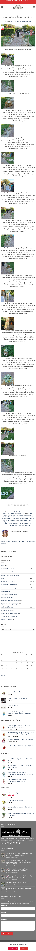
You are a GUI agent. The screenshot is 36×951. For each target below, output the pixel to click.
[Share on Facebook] (12, 505)
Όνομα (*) (4, 905)
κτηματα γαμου (13, 15)
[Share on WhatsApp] (9, 505)
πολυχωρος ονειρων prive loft (10, 520)
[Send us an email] (16, 843)
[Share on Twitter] (15, 505)
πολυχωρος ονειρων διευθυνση (25, 520)
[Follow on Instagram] (10, 843)
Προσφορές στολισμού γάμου (10, 604)
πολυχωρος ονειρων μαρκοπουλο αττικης (13, 522)
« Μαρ (3, 675)
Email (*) (3, 912)
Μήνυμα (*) (4, 919)
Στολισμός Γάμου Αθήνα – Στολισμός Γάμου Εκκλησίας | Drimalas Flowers (19, 854)
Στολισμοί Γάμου (22, 15)
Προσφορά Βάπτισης (7, 597)
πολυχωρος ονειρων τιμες (15, 523)
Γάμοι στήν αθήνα (26, 14)
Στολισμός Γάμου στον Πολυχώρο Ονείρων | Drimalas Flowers (19, 888)
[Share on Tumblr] (27, 505)
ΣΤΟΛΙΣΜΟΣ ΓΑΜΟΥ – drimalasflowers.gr (18, 882)
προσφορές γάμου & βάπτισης (10, 600)
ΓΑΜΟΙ (9, 14)
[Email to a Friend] (18, 505)
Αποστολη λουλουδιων (8, 572)
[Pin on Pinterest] (21, 505)
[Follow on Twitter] (13, 843)
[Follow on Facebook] (7, 843)
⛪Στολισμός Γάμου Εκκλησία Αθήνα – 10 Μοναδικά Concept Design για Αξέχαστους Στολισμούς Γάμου (18, 862)
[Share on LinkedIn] (24, 505)
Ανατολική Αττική (14, 515)
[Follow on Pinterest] (19, 843)
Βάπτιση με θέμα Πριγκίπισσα (10, 575)
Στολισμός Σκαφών (6, 619)
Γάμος (14, 516)
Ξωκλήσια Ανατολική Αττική (9, 594)
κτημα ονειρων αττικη (25, 516)
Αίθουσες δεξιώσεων (7, 569)
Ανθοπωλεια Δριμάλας (25, 21)
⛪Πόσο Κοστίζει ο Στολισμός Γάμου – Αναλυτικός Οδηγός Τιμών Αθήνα (17, 869)
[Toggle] (34, 569)
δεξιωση (18, 516)
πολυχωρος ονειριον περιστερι (27, 518)
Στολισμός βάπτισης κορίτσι (9, 616)
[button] (2, 7)
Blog (6, 14)
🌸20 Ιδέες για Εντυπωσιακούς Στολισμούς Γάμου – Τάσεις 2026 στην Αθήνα (19, 876)
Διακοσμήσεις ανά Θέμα (8, 581)
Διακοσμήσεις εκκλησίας (8, 588)
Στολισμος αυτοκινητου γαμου (10, 613)
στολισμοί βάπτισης (7, 607)
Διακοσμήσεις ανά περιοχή (9, 584)
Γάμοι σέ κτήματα (16, 14)
